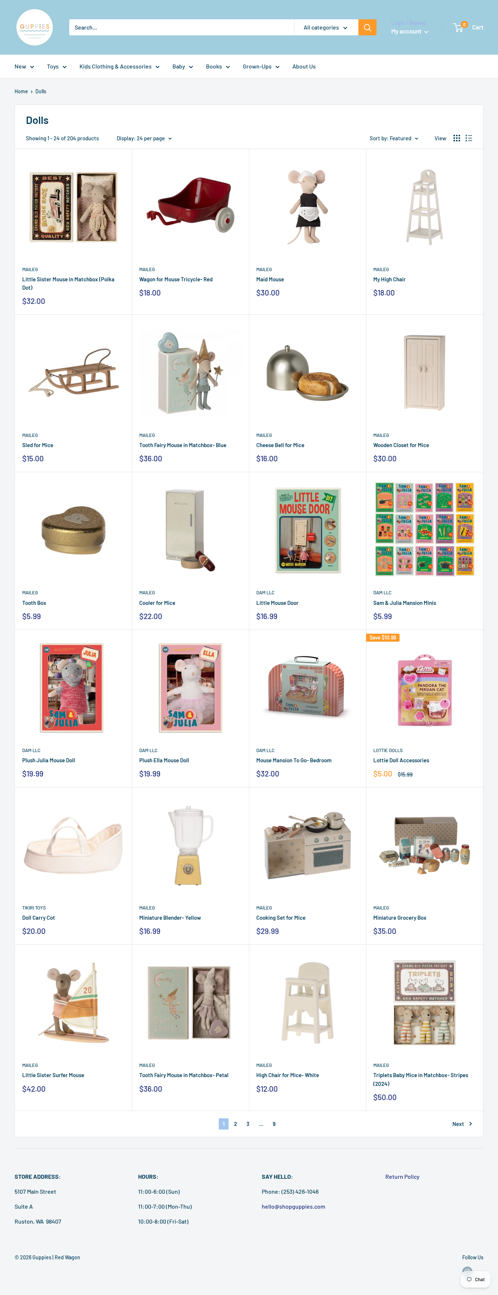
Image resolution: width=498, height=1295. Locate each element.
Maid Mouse (270, 279)
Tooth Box (34, 602)
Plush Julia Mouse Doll (48, 760)
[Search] (367, 27)
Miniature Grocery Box (400, 917)
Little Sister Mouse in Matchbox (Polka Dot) (68, 283)
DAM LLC (265, 592)
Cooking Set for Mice (281, 917)
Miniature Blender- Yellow (170, 917)
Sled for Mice (37, 445)
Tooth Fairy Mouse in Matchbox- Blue (182, 445)
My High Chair (389, 279)
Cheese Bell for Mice (280, 445)
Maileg (30, 269)
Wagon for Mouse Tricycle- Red (176, 279)
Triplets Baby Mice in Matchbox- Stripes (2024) (420, 1079)
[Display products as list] (469, 138)
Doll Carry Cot (38, 917)
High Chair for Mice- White (287, 1075)
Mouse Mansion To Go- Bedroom (293, 760)
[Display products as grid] (457, 138)
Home (21, 91)
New (20, 66)
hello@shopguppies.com (293, 1206)
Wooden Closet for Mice (401, 445)
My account (407, 31)
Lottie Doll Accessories (401, 760)
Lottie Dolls (388, 750)
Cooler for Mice (157, 602)
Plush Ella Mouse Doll (164, 760)
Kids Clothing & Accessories (115, 66)
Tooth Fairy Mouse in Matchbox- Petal (184, 1075)
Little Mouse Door (277, 602)
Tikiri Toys (34, 908)
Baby (178, 66)
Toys (53, 66)
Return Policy (402, 1176)
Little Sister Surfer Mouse (53, 1075)
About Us (304, 66)
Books (214, 66)
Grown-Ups (257, 66)
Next (458, 1123)
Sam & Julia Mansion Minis (404, 602)
